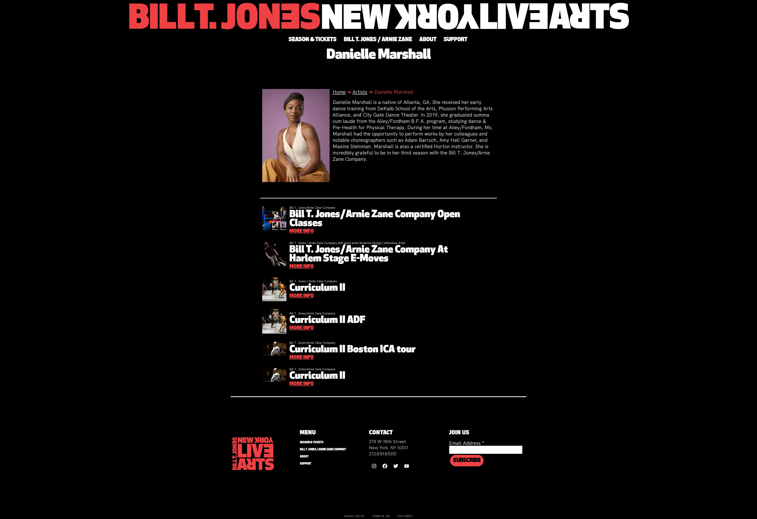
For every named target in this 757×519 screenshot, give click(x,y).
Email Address (466, 443)
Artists (359, 92)
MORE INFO (301, 231)
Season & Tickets (311, 442)
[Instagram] (374, 466)
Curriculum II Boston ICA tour (352, 350)
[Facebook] (385, 466)
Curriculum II (317, 288)
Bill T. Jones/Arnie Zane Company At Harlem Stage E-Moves (368, 254)
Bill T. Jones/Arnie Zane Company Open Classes (374, 219)
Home (339, 92)
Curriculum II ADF (327, 320)
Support (305, 463)
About (304, 456)
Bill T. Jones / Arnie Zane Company (323, 449)
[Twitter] (396, 466)
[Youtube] (406, 466)
